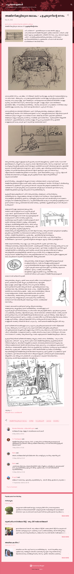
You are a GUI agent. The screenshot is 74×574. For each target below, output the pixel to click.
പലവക (48, 421)
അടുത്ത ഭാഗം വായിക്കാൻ (13, 412)
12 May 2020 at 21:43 (18, 472)
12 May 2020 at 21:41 (18, 458)
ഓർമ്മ (31, 421)
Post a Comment (12, 487)
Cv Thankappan (16, 439)
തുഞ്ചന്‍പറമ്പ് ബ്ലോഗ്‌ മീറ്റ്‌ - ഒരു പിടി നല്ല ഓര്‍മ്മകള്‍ (26, 521)
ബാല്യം (56, 421)
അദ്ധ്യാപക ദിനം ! (12, 542)
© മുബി (14, 477)
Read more (65, 516)
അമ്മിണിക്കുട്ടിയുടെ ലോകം (18, 421)
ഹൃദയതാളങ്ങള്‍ (14, 4)
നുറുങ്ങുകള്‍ (40, 421)
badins (40, 569)
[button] (68, 15)
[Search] (71, 5)
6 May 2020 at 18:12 (18, 434)
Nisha (14, 453)
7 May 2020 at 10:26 (18, 447)
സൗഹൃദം (9, 500)
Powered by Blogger (38, 566)
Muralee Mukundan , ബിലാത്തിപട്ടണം (23, 428)
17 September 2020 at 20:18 (20, 483)
